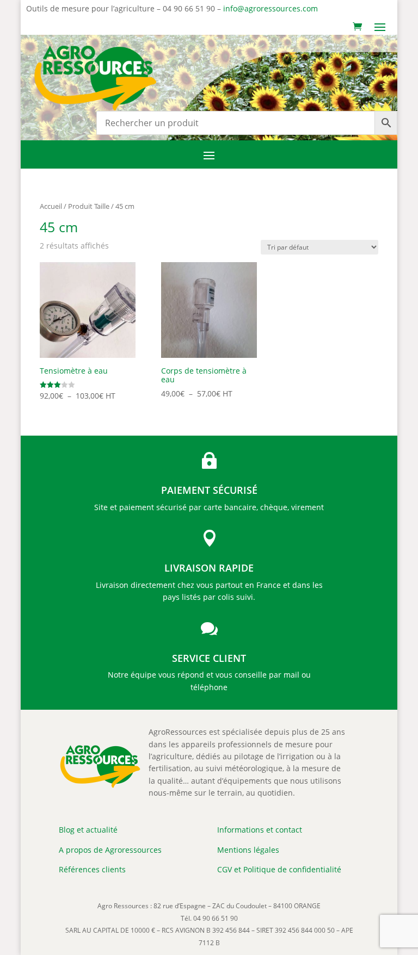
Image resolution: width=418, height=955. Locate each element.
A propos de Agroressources (110, 850)
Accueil (51, 206)
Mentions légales (248, 850)
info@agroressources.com (270, 8)
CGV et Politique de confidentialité (279, 869)
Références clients (92, 869)
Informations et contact (259, 829)
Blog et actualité (88, 829)
